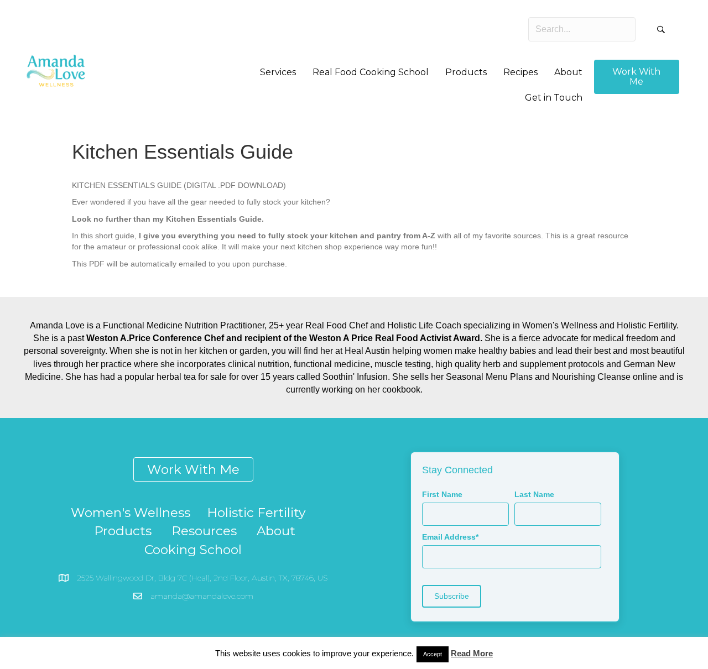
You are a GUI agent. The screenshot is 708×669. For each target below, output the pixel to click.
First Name (442, 494)
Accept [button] (432, 654)
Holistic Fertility (256, 512)
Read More (472, 653)
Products (123, 531)
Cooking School (193, 549)
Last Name (534, 494)
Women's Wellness (130, 512)
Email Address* (450, 536)
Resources (204, 531)
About (276, 531)
